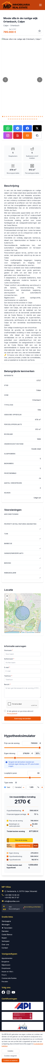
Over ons (5, 944)
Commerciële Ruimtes (9, 978)
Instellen (10, 1051)
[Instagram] (7, 135)
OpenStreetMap (30, 632)
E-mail (7, 667)
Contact (5, 948)
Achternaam (9, 659)
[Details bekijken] (31, 825)
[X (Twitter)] (37, 128)
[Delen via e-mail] (27, 135)
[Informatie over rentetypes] (16, 782)
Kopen (4, 938)
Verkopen (5, 941)
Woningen (6, 924)
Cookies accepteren (10, 1060)
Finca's (4, 975)
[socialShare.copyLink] (37, 135)
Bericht (7, 684)
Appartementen (7, 958)
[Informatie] (23, 810)
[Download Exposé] (17, 135)
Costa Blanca (7, 934)
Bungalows (5, 961)
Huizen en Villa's (7, 971)
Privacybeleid (12, 713)
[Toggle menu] (40, 5)
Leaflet (23, 632)
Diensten (5, 931)
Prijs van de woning (11, 743)
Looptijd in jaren (10, 773)
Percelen (5, 981)
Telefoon (8, 676)
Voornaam (8, 650)
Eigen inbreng (9, 753)
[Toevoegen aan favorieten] (39, 31)
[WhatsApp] (7, 128)
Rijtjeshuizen (6, 965)
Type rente (8, 783)
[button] (7, 596)
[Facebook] (27, 128)
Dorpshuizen (6, 968)
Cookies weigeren (10, 1056)
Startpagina (6, 921)
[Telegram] (17, 128)
